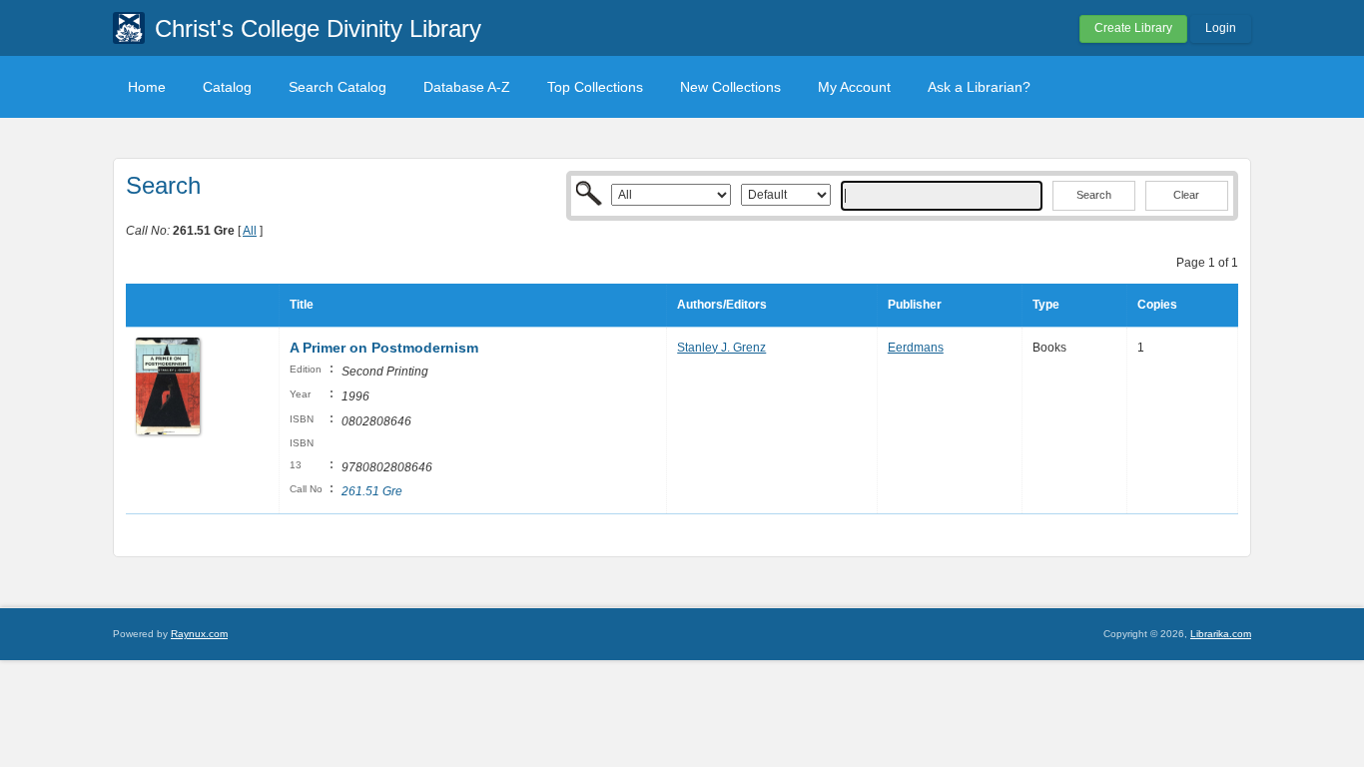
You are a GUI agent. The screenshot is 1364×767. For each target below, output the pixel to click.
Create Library (1133, 28)
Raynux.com (199, 633)
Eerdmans (916, 348)
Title (302, 305)
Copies (1157, 305)
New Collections (730, 87)
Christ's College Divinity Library (318, 28)
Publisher (915, 305)
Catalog (227, 87)
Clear (1186, 195)
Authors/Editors (722, 305)
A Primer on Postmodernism (384, 348)
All (250, 231)
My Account (854, 87)
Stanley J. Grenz (721, 348)
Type (1045, 305)
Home (147, 87)
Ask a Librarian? (979, 87)
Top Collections (595, 87)
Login (1220, 28)
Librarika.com (1220, 633)
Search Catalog (337, 87)
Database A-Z (466, 87)
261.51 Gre (371, 491)
